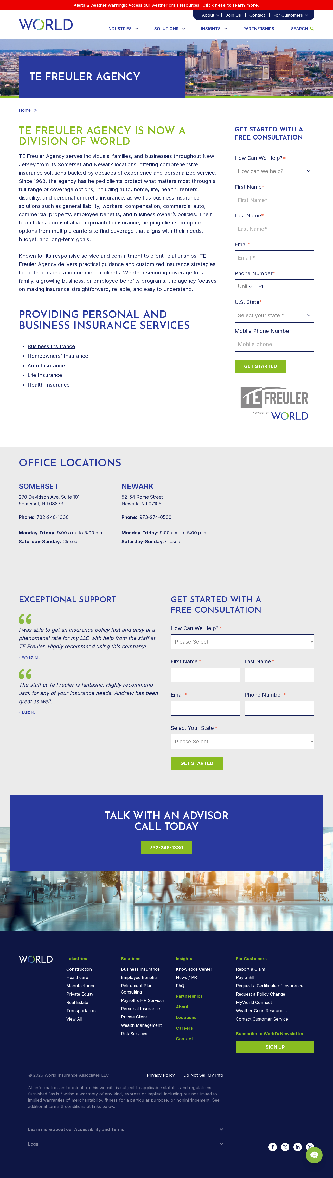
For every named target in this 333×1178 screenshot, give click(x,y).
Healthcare (77, 977)
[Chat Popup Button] (314, 1155)
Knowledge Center (194, 969)
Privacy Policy (161, 1075)
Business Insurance (140, 969)
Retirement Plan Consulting (136, 989)
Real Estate (77, 1002)
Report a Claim (250, 969)
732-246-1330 (44, 517)
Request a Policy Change (260, 994)
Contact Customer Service (262, 1019)
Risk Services (134, 1033)
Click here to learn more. (230, 5)
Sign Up (275, 1047)
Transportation (81, 1010)
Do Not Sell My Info (203, 1075)
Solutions (166, 28)
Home (25, 110)
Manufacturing (80, 985)
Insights (211, 28)
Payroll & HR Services (143, 1000)
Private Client (134, 1017)
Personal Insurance (140, 1008)
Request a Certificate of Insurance (269, 985)
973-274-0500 (146, 517)
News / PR (186, 977)
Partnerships (258, 28)
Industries (119, 28)
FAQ (180, 985)
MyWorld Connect (254, 1002)
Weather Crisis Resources (261, 1010)
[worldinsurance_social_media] (272, 1147)
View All (74, 1019)
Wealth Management (141, 1025)
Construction (79, 969)
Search (299, 28)
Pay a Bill (245, 977)
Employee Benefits (139, 977)
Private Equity (79, 994)
